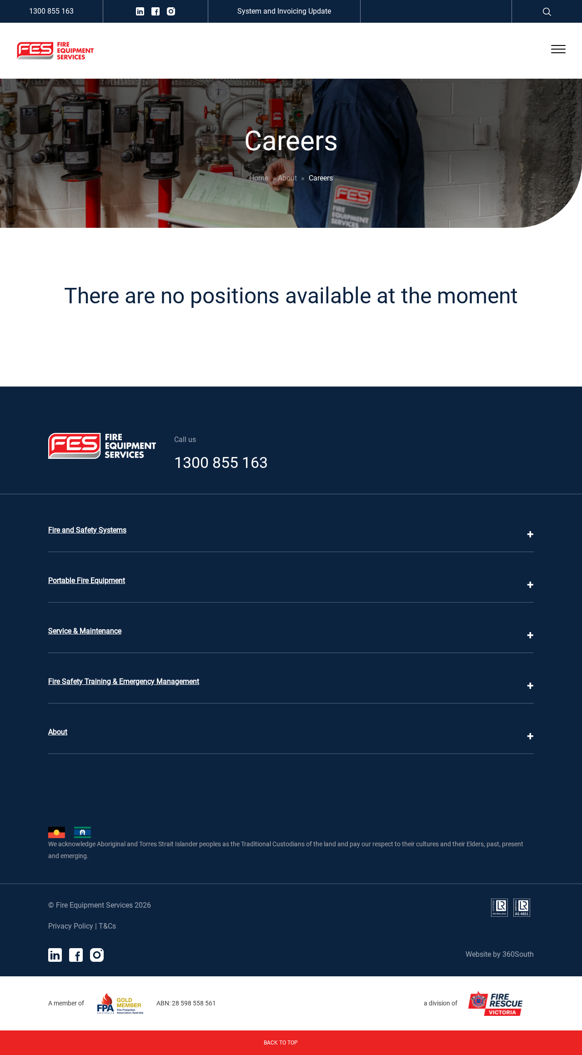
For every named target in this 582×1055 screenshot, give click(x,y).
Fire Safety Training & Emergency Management (123, 681)
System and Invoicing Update (284, 11)
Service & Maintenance (84, 631)
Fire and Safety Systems (87, 530)
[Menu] (558, 51)
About (287, 178)
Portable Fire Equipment (86, 580)
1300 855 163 (51, 11)
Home (258, 178)
